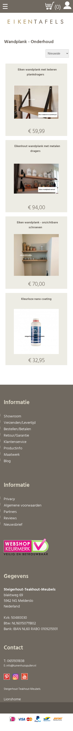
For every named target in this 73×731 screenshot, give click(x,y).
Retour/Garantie (16, 436)
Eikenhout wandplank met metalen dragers (37, 149)
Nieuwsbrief (13, 525)
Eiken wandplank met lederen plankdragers (37, 72)
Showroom (12, 416)
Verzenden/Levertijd (20, 423)
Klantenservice (15, 442)
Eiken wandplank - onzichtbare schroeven (37, 225)
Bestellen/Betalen (17, 429)
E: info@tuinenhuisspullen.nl (20, 666)
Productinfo (13, 448)
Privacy (9, 499)
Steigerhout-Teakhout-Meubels (22, 689)
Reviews (10, 518)
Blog (7, 461)
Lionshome (12, 699)
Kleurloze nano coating (36, 299)
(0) (57, 7)
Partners (10, 512)
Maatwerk (12, 455)
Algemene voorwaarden (23, 506)
